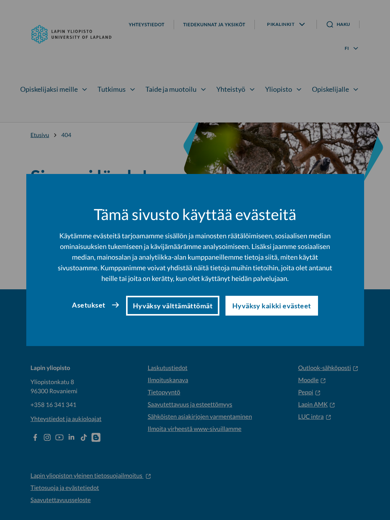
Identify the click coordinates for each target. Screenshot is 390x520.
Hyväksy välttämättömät (173, 305)
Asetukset (88, 305)
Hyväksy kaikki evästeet (271, 305)
